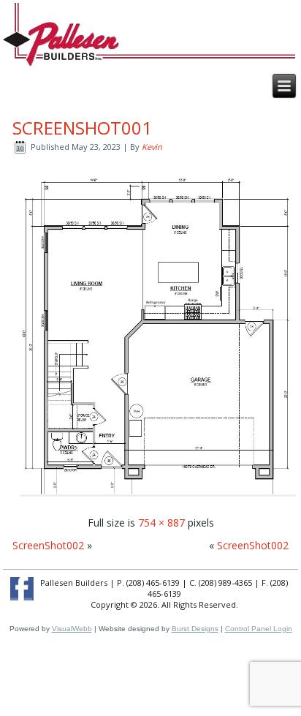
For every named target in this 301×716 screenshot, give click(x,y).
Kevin (152, 146)
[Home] (61, 43)
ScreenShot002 (48, 545)
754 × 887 (161, 523)
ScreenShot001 (82, 128)
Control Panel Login (258, 629)
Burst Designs (195, 629)
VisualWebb (72, 629)
